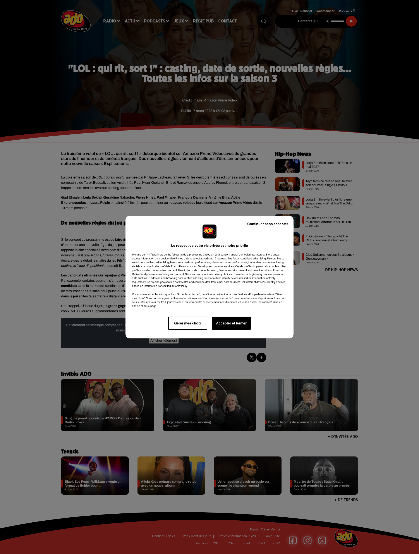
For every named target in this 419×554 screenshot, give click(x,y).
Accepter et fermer (231, 323)
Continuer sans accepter (267, 223)
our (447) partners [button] (152, 254)
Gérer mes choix (187, 323)
